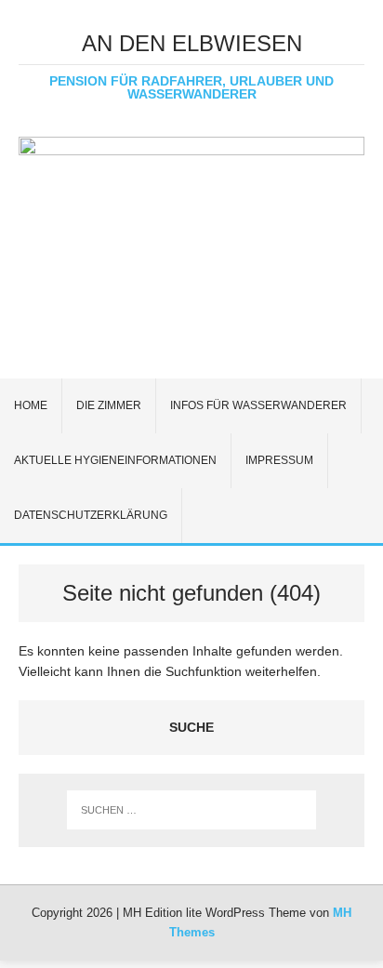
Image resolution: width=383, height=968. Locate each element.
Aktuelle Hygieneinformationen (115, 460)
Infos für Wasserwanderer (258, 405)
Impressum (279, 460)
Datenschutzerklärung (90, 515)
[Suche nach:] (192, 809)
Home (30, 405)
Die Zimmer (108, 405)
